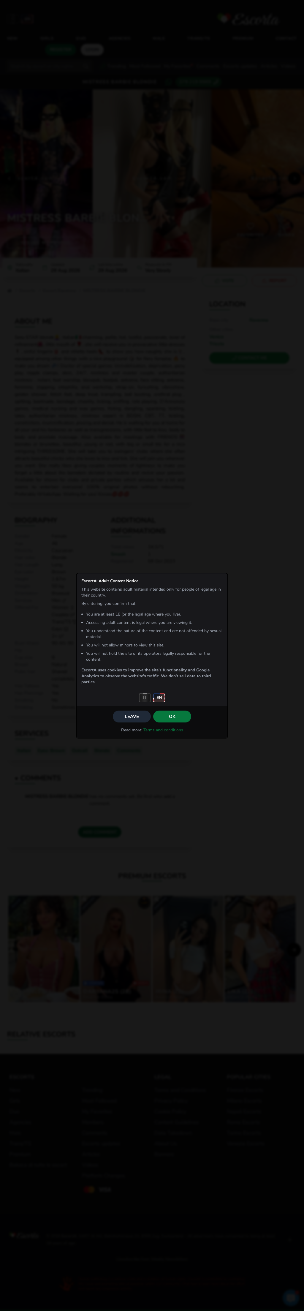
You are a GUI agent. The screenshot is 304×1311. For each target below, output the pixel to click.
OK (172, 716)
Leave (132, 716)
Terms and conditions (163, 730)
